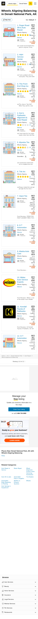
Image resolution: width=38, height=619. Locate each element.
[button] (35, 4)
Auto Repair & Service (5, 469)
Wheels (28, 480)
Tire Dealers (30, 477)
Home (3, 356)
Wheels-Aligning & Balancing (25, 32)
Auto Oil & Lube (6, 477)
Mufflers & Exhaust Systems (17, 482)
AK (8, 356)
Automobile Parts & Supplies (19, 477)
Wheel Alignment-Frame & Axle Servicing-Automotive (30, 471)
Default (31, 20)
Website (19, 37)
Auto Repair (27, 356)
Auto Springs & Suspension (6, 486)
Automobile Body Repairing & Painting (6, 482)
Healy (3, 455)
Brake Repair (18, 468)
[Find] (30, 3)
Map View (8, 20)
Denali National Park (16, 356)
